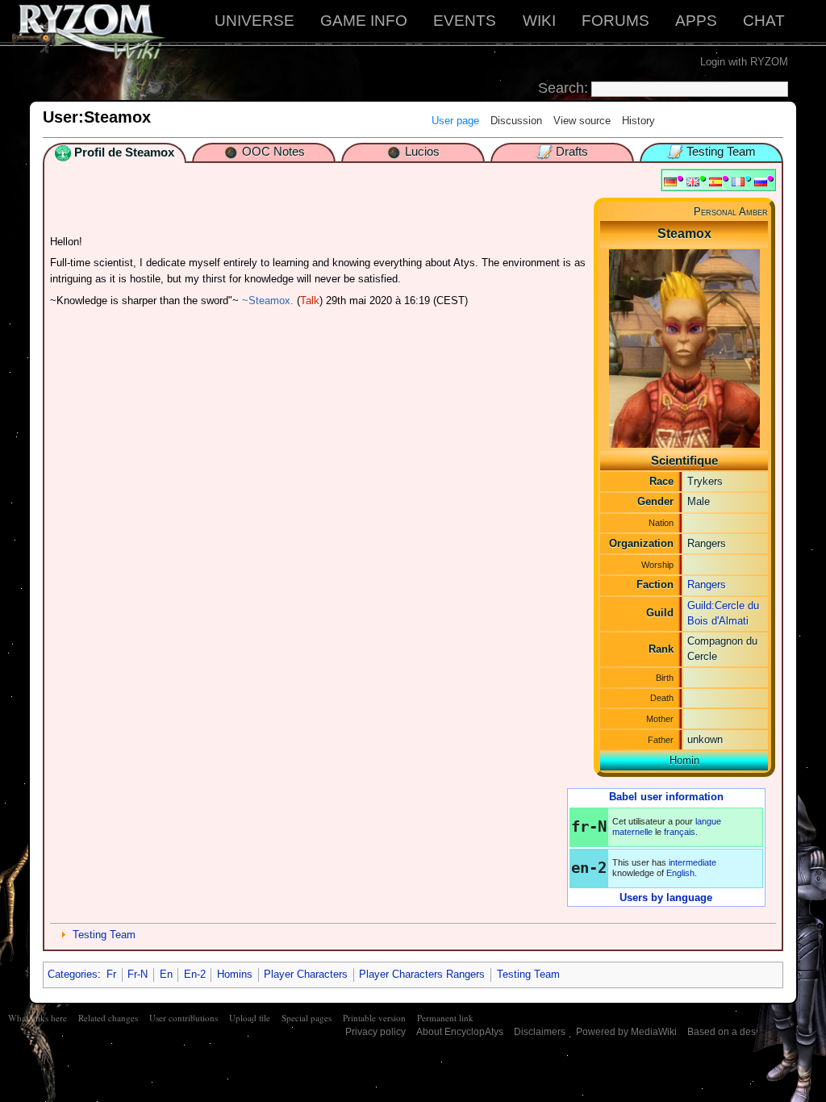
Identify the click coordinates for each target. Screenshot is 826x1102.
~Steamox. (268, 300)
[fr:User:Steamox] (738, 181)
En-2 (195, 974)
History (638, 121)
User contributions (183, 1018)
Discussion (516, 121)
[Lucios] (394, 151)
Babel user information (666, 797)
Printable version (374, 1018)
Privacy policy (375, 1031)
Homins (234, 974)
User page (455, 121)
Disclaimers (539, 1031)
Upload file (249, 1018)
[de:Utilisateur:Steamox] (670, 181)
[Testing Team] (675, 151)
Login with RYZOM (744, 62)
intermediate (692, 862)
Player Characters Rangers (422, 974)
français (679, 832)
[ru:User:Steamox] (760, 181)
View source (582, 121)
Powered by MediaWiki (626, 1031)
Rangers (706, 584)
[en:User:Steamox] (692, 181)
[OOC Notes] (231, 151)
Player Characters (306, 974)
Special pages (307, 1018)
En (166, 974)
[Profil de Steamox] (63, 152)
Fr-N (137, 974)
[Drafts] (544, 151)
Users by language (666, 897)
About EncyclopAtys (459, 1031)
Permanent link (445, 1018)
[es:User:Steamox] (715, 181)
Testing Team (104, 935)
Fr (111, 974)
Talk (309, 300)
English (680, 873)
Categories (73, 974)
